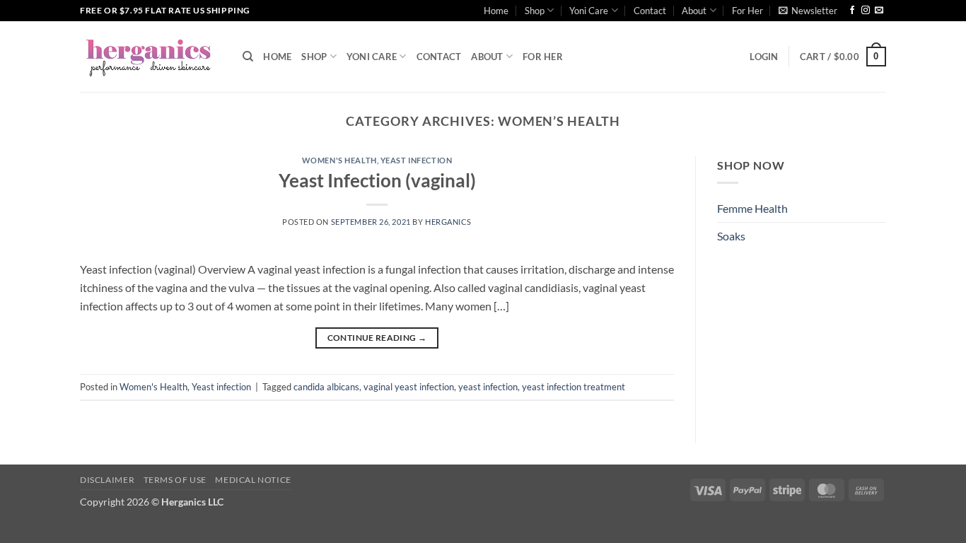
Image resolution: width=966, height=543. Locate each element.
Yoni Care (588, 10)
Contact (650, 10)
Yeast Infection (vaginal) (377, 180)
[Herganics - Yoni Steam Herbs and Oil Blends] (150, 57)
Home (496, 10)
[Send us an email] (879, 11)
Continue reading (377, 337)
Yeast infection (416, 160)
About (694, 10)
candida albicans (326, 386)
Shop (535, 10)
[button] (808, 10)
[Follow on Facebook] (852, 11)
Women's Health (339, 160)
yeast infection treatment (573, 386)
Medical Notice (253, 479)
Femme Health (752, 208)
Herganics (448, 221)
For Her (747, 10)
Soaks (731, 236)
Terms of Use (175, 479)
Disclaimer (107, 479)
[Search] (248, 56)
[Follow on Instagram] (865, 11)
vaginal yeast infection (408, 386)
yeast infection (488, 386)
